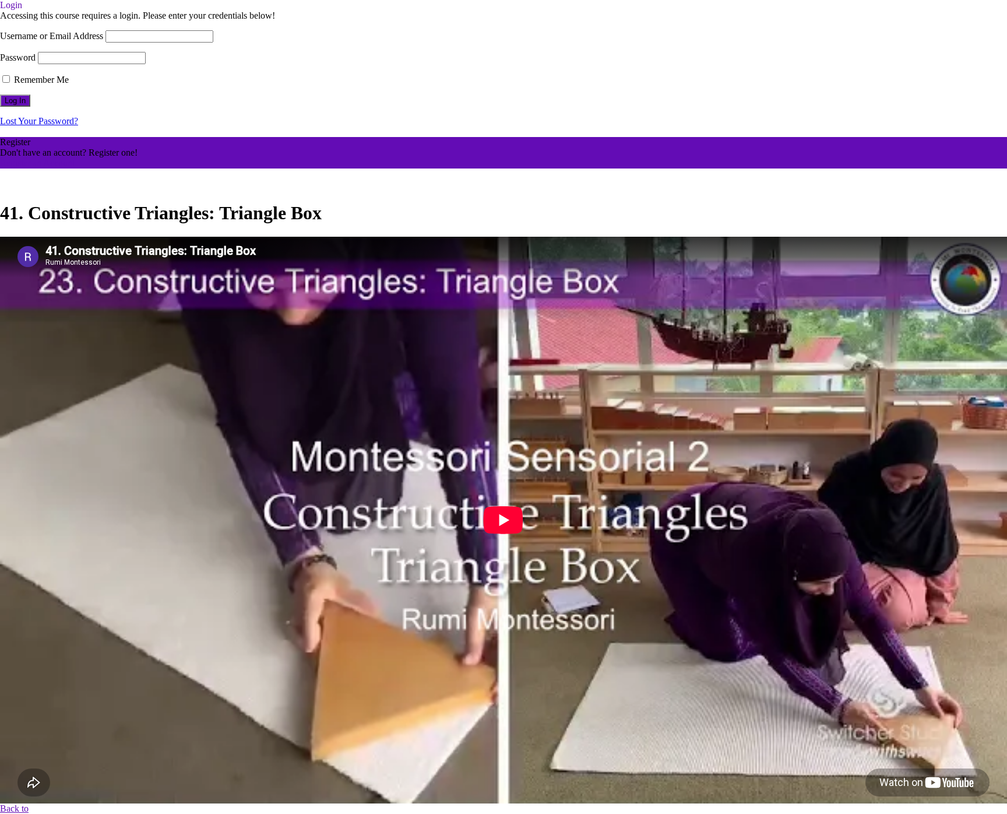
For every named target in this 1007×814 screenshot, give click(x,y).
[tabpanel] (503, 520)
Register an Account (37, 163)
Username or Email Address (51, 36)
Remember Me (40, 80)
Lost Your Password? (39, 121)
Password (18, 57)
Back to (14, 808)
